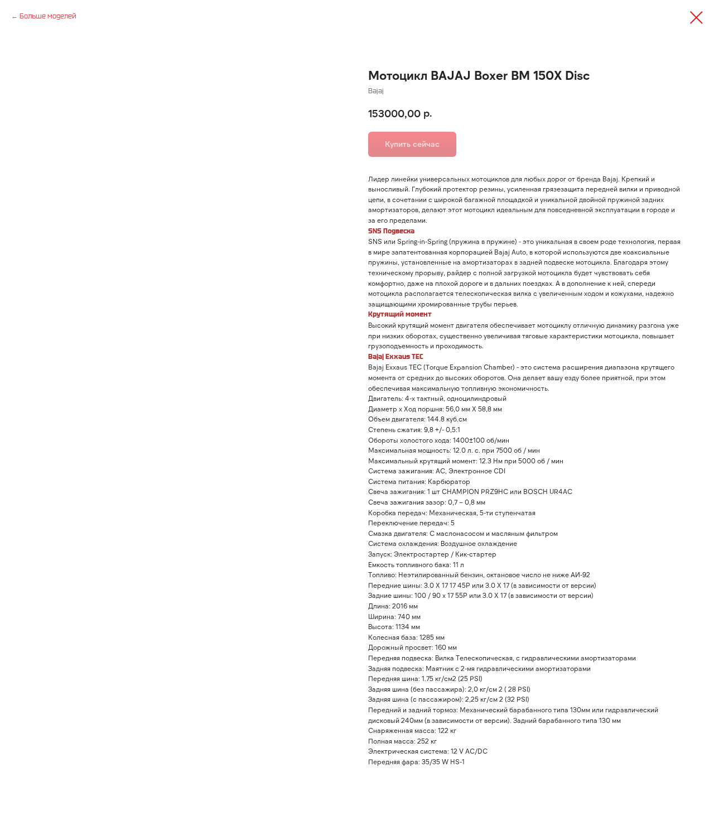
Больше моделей (48, 16)
